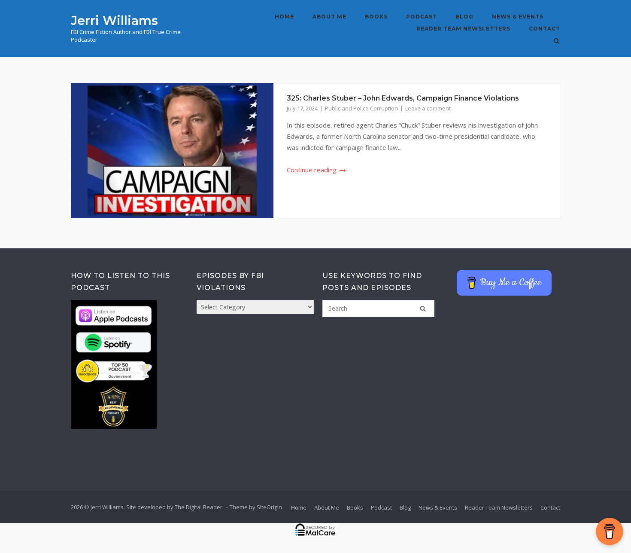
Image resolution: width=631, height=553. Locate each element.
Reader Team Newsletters (463, 28)
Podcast (421, 16)
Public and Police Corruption (361, 108)
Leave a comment (428, 108)
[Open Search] (556, 42)
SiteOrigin (269, 507)
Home (284, 16)
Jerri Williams (114, 20)
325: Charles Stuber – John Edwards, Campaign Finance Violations (403, 98)
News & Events (517, 16)
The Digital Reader (198, 507)
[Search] (422, 308)
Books (376, 16)
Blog (464, 16)
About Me (329, 16)
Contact (544, 28)
